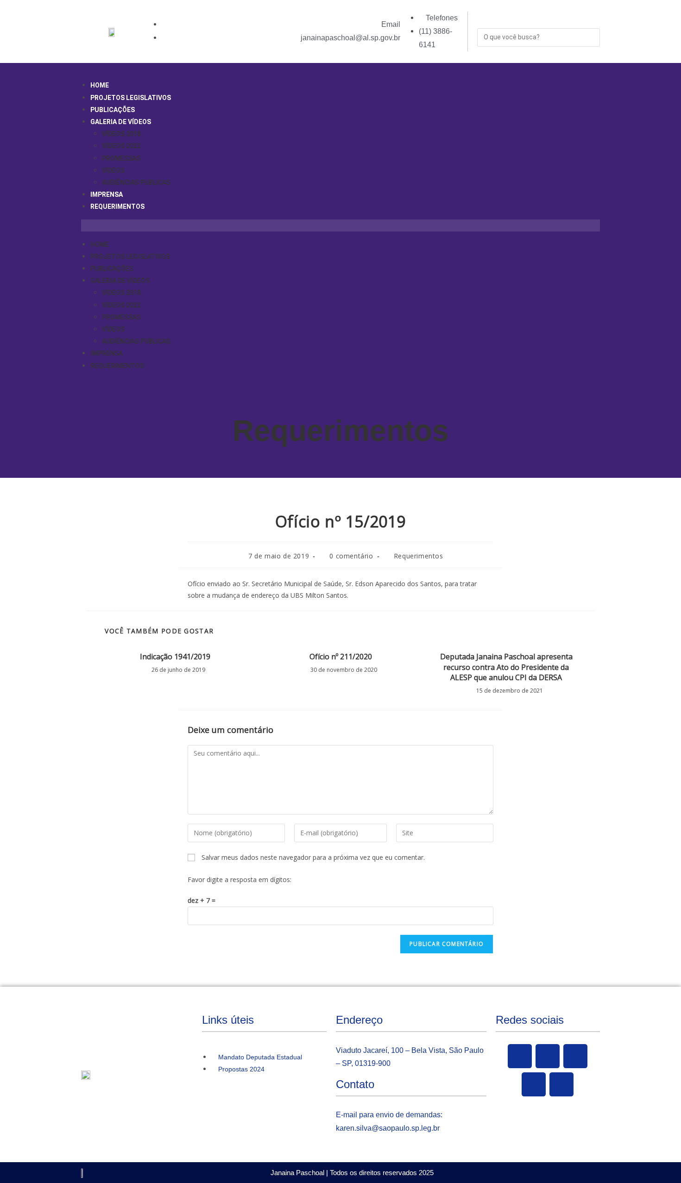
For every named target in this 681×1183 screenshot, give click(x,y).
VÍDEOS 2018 (121, 134)
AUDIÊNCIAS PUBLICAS (136, 182)
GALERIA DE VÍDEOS (120, 121)
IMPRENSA (106, 194)
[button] (340, 225)
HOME (99, 85)
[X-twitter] (548, 1056)
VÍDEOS (113, 170)
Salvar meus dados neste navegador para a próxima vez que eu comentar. (313, 857)
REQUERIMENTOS (117, 206)
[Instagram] (534, 1084)
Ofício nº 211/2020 (340, 656)
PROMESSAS (121, 158)
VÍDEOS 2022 (121, 146)
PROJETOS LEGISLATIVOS (130, 97)
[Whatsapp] (561, 1084)
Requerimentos (341, 430)
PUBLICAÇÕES (112, 109)
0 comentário (351, 555)
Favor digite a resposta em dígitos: (239, 879)
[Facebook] (520, 1056)
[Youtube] (575, 1056)
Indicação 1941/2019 (175, 656)
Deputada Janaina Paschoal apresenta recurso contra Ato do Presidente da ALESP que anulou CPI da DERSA (506, 666)
